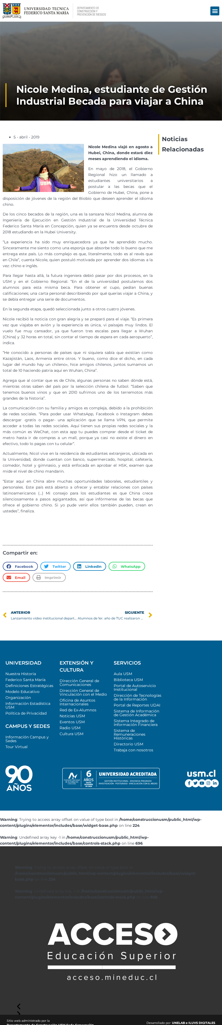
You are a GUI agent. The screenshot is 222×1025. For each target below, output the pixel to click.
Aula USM (123, 673)
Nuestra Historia (20, 673)
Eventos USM (72, 721)
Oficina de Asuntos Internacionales (77, 702)
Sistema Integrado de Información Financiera (136, 722)
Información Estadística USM (27, 705)
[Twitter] (195, 783)
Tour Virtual (16, 746)
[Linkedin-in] (215, 783)
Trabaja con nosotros (133, 750)
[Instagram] (208, 783)
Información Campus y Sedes (27, 739)
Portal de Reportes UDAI (137, 705)
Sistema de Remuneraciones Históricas (129, 734)
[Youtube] (202, 783)
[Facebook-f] (189, 783)
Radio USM (70, 727)
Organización (18, 697)
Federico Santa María (25, 679)
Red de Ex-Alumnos (78, 710)
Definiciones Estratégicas (29, 685)
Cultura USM (71, 733)
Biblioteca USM (128, 679)
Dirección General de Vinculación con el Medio (83, 692)
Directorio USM (128, 744)
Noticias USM (72, 716)
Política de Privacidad (26, 713)
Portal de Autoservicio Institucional (135, 687)
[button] (214, 10)
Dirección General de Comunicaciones (79, 682)
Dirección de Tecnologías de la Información (137, 697)
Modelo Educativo (22, 691)
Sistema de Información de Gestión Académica (136, 713)
